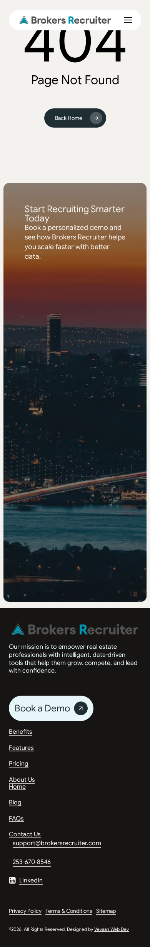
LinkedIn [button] (31, 880)
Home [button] (17, 787)
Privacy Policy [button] (25, 910)
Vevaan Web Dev (111, 929)
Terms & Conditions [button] (68, 910)
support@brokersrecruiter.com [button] (57, 843)
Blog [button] (15, 802)
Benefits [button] (20, 732)
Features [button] (21, 748)
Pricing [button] (18, 764)
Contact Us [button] (25, 834)
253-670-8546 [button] (32, 862)
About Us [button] (22, 780)
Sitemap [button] (106, 910)
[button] (128, 20)
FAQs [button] (16, 819)
